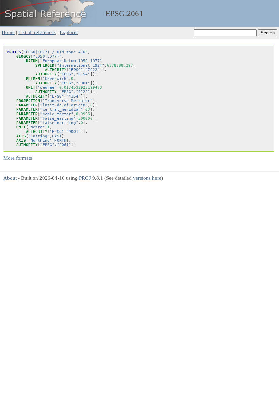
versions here (147, 178)
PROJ (85, 178)
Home (8, 32)
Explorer (69, 32)
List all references (37, 32)
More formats (17, 158)
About (10, 178)
